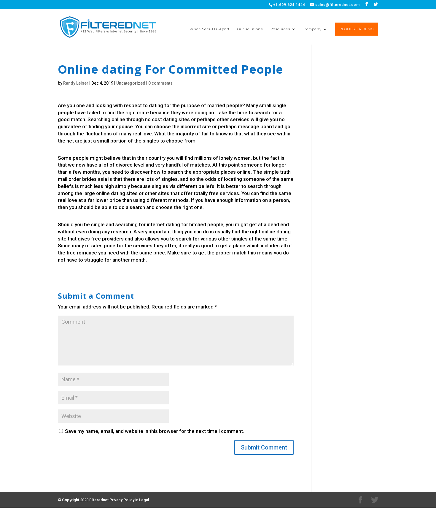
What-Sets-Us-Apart (210, 29)
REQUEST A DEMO (357, 29)
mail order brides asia (82, 179)
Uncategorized (130, 83)
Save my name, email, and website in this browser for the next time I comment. (154, 431)
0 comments (160, 83)
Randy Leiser (75, 83)
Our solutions (250, 29)
